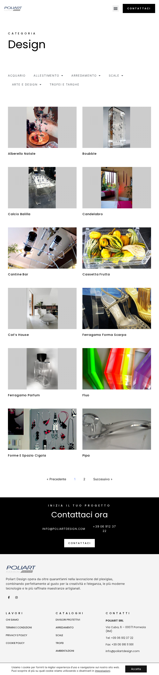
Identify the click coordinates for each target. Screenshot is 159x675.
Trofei (60, 643)
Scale (114, 75)
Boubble (89, 153)
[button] (115, 8)
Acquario (17, 75)
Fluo (85, 395)
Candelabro (92, 214)
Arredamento (84, 75)
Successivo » (102, 479)
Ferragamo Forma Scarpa (104, 335)
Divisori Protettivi (68, 619)
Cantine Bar (18, 274)
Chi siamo (12, 619)
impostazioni (102, 670)
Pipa (86, 455)
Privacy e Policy (16, 635)
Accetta (136, 669)
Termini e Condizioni (19, 627)
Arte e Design (25, 84)
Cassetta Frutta (96, 274)
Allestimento (46, 75)
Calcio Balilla (19, 214)
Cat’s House (18, 335)
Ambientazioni (65, 650)
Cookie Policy (15, 643)
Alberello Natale (21, 153)
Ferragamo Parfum (24, 395)
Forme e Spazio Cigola (27, 455)
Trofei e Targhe (65, 84)
